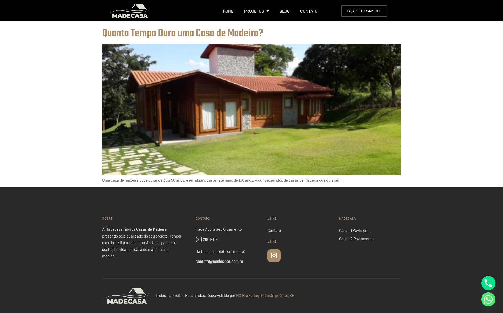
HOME (228, 10)
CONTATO (309, 10)
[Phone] (488, 283)
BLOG (285, 10)
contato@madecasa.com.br (219, 262)
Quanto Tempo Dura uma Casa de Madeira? (182, 33)
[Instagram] (274, 255)
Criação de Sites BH (277, 295)
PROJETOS (254, 10)
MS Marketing (247, 295)
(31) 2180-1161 (207, 240)
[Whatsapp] (488, 299)
